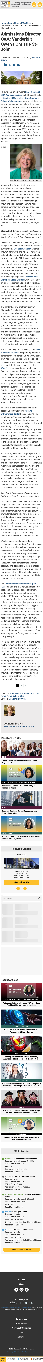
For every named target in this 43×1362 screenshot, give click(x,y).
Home (3, 23)
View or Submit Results (21, 1250)
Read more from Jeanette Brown (19, 726)
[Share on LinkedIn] (5, 64)
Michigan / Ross (19, 1358)
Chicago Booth (6, 1358)
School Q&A (18, 696)
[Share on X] (9, 64)
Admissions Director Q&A (22, 693)
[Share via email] (18, 64)
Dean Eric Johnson (22, 249)
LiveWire (3, 1359)
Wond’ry (4, 368)
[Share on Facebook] (14, 64)
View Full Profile (21, 882)
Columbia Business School (35, 1358)
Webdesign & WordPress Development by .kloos (21, 1352)
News (16, 23)
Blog (10, 23)
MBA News (26, 23)
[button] (18, 888)
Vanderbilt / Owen (17, 699)
